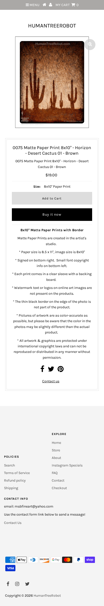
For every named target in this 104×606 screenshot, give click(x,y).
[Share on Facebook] (42, 370)
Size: (37, 186)
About (56, 458)
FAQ (55, 473)
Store (56, 450)
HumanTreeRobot (52, 25)
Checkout (59, 488)
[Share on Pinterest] (61, 370)
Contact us (50, 381)
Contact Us (12, 523)
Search (9, 465)
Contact (58, 480)
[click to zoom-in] (89, 44)
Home (56, 443)
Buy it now (51, 214)
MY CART (67, 5)
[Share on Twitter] (51, 370)
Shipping (11, 488)
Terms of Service (17, 473)
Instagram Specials (67, 465)
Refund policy (15, 480)
